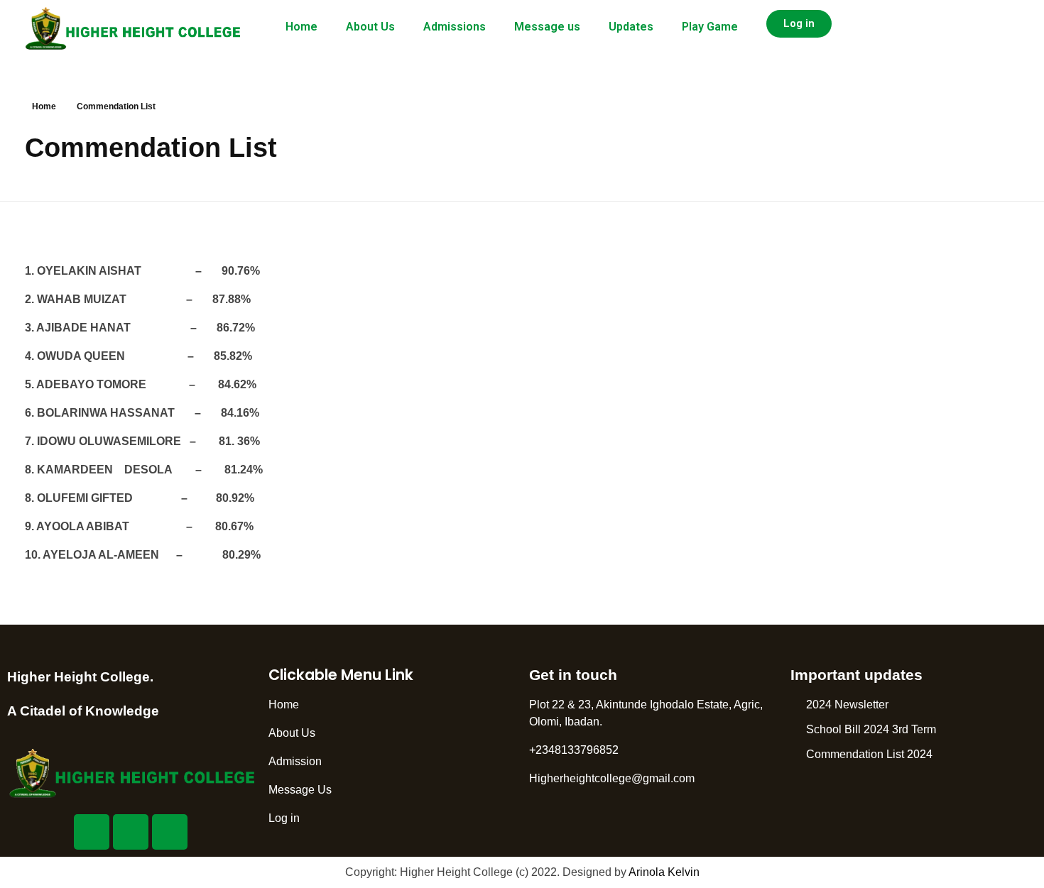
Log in (284, 818)
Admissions (454, 26)
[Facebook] (91, 832)
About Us (370, 26)
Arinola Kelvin (664, 872)
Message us (547, 26)
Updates (631, 26)
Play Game (710, 26)
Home (301, 26)
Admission (295, 761)
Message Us (300, 790)
